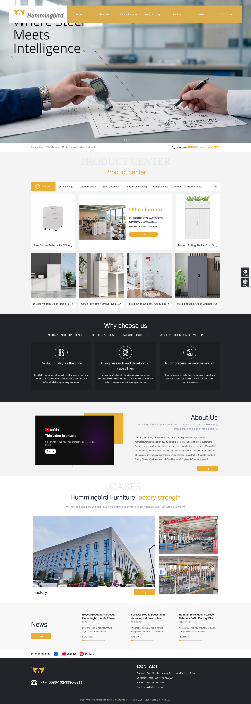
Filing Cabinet (160, 186)
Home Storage (194, 186)
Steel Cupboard (87, 147)
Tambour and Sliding (136, 186)
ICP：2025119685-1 (141, 699)
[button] (122, 140)
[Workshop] (188, 535)
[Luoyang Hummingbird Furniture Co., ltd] (38, 14)
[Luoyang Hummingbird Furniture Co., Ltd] (125, 71)
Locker (177, 186)
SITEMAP (156, 699)
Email (245, 275)
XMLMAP (166, 699)
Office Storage (52, 147)
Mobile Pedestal (69, 147)
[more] (215, 186)
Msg (245, 285)
